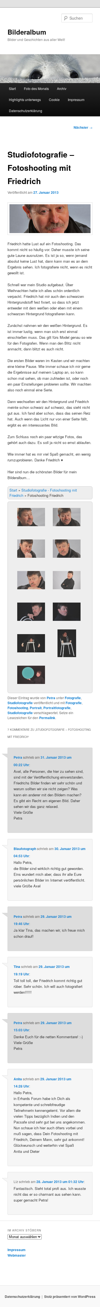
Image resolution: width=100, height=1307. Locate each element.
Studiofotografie (20, 702)
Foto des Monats (36, 88)
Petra (51, 697)
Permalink (47, 717)
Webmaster (17, 1255)
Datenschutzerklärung (25, 110)
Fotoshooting (18, 707)
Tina (17, 966)
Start (12, 88)
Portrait (36, 707)
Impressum (76, 99)
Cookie (54, 99)
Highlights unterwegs (25, 99)
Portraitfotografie (57, 707)
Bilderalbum (27, 32)
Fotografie (73, 697)
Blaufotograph (25, 848)
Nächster (83, 127)
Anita (18, 1078)
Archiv (61, 88)
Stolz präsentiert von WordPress (70, 1296)
